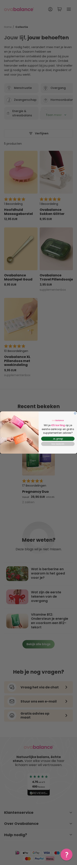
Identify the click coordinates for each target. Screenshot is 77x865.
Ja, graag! (58, 438)
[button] (66, 854)
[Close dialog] (75, 413)
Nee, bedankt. (57, 444)
